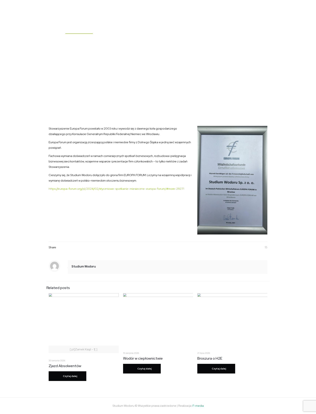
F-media (198, 406)
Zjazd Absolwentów (65, 365)
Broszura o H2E (209, 358)
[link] (232, 180)
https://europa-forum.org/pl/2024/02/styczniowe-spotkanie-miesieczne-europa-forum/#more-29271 (116, 189)
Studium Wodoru (84, 266)
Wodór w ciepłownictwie (143, 358)
